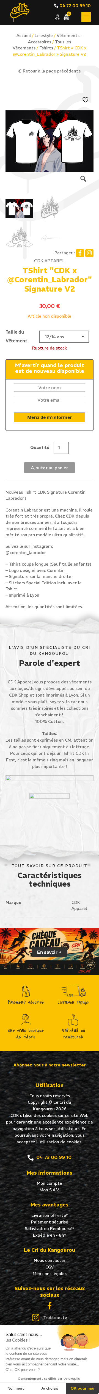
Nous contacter (49, 1260)
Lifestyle (44, 35)
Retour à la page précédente (52, 71)
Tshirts (46, 48)
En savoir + (49, 952)
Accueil (23, 35)
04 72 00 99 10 (74, 5)
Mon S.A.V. (50, 1189)
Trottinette (54, 1317)
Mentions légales (50, 1273)
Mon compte (49, 1183)
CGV (49, 1267)
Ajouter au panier (49, 467)
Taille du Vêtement (16, 336)
